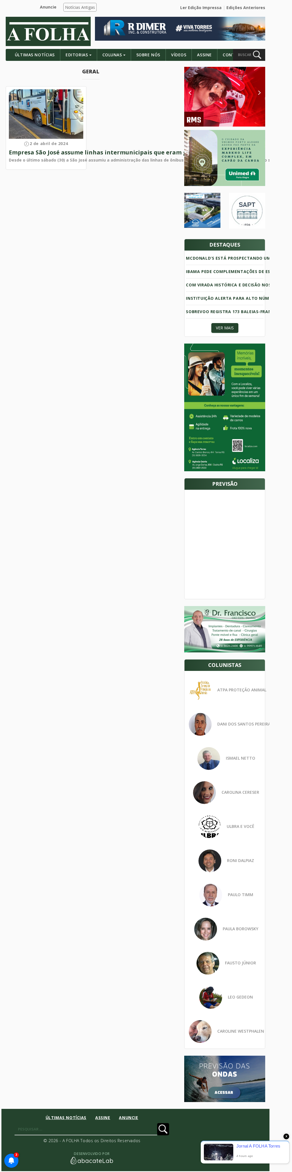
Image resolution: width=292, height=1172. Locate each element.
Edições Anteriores (245, 7)
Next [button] (254, 93)
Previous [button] (198, 93)
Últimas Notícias (35, 54)
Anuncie (48, 7)
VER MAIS (225, 327)
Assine (204, 54)
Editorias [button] (77, 54)
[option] (224, 97)
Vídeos (178, 54)
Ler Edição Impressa (201, 7)
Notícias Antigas (80, 7)
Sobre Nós (148, 54)
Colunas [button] (112, 54)
